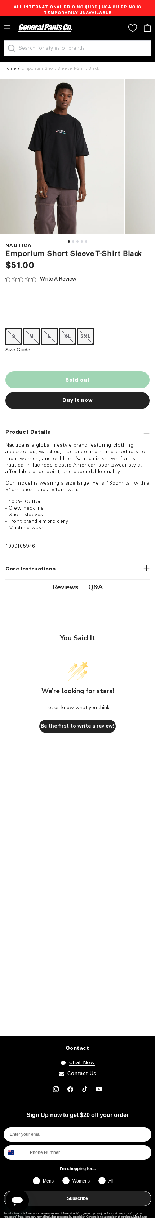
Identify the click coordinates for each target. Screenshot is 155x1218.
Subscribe (77, 1198)
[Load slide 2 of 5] (73, 241)
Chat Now (82, 1063)
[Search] (11, 48)
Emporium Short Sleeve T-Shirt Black (60, 69)
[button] (147, 28)
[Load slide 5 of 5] (86, 241)
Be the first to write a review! (77, 725)
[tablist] (77, 587)
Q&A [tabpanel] (95, 587)
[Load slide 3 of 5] (77, 241)
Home (10, 69)
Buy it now (77, 401)
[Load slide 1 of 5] (69, 241)
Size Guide (17, 350)
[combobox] (15, 1152)
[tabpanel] (62, 156)
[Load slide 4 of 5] (82, 241)
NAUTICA (18, 246)
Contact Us (81, 1073)
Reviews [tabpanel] (65, 587)
